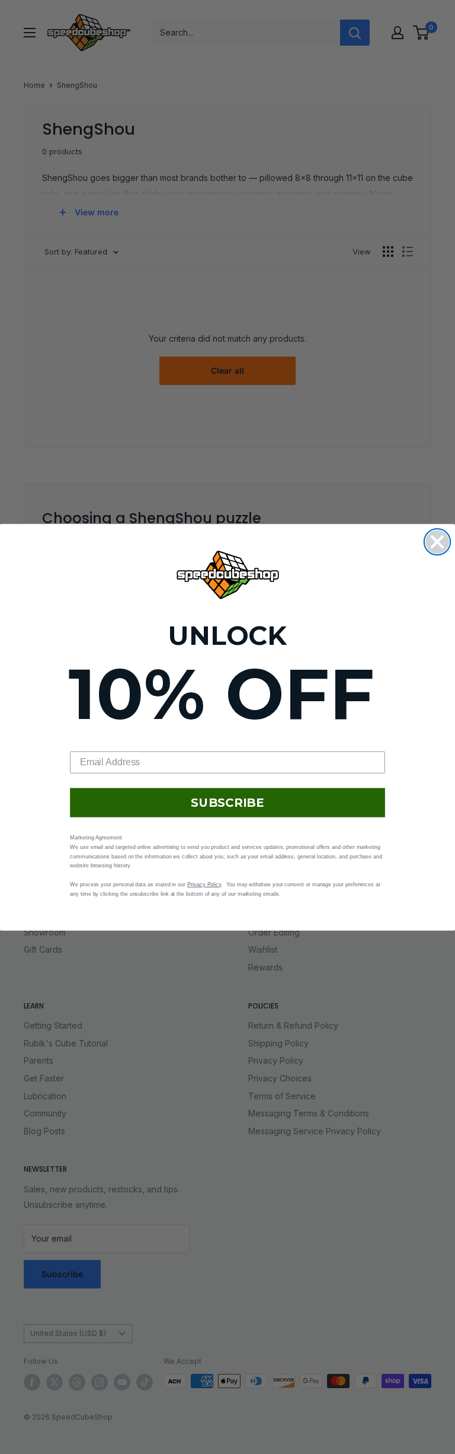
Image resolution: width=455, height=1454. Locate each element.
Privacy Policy (204, 884)
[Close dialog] (437, 542)
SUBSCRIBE (227, 803)
